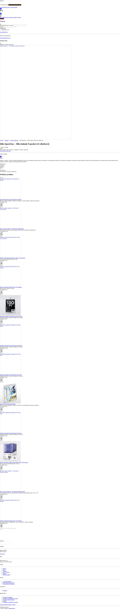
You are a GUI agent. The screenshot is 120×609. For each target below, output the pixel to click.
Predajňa (5, 7)
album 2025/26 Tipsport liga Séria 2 (8, 404)
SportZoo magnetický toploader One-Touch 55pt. (11, 374)
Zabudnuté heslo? (4, 32)
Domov (4, 568)
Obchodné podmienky (8, 597)
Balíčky (4, 17)
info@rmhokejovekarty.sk (8, 582)
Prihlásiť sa (3, 28)
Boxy (1, 17)
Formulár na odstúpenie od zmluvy (10, 598)
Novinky (19, 17)
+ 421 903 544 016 (7, 581)
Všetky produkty (6, 574)
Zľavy (2, 18)
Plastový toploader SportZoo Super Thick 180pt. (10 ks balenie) (14, 462)
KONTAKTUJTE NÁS (5, 151)
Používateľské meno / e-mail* (6, 25)
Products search (4, 4)
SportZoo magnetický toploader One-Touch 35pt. (11, 433)
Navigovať (2, 554)
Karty (7, 17)
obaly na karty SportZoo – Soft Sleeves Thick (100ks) (12, 228)
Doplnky (11, 17)
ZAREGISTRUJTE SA (5, 38)
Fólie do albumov (14, 140)
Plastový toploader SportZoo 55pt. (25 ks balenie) (11, 287)
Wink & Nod (12, 608)
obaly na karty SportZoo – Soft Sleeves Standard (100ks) (12, 491)
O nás (1, 7)
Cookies (4, 601)
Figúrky (15, 17)
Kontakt (15, 7)
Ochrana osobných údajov (8, 599)
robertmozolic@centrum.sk (9, 583)
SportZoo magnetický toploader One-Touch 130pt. (11, 316)
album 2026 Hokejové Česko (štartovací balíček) (10, 199)
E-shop (1, 140)
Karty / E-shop (10, 7)
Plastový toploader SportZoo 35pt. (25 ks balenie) (11, 520)
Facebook (5, 590)
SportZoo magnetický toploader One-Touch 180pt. (11, 345)
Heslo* (1, 26)
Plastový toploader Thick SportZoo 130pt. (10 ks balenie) (12, 258)
